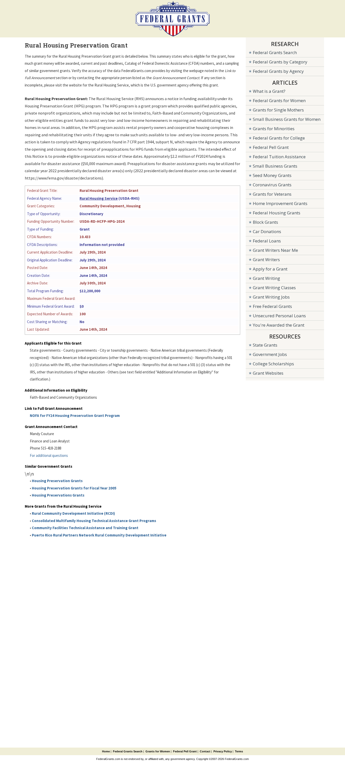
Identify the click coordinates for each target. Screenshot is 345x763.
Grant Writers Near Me (275, 250)
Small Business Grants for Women (287, 119)
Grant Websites (268, 373)
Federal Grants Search (275, 52)
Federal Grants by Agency (278, 71)
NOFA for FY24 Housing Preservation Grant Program (75, 415)
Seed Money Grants (272, 175)
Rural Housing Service (99, 198)
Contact (205, 751)
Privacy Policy (222, 751)
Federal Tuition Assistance (279, 157)
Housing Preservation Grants (57, 480)
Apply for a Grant (270, 269)
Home (106, 751)
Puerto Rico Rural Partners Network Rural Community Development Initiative (99, 535)
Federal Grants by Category (280, 62)
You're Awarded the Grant (278, 325)
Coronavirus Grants (272, 185)
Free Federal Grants (272, 306)
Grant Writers (266, 259)
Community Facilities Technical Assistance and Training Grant (85, 527)
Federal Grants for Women (279, 100)
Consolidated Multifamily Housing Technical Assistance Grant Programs (94, 520)
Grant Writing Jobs (271, 297)
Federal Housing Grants (276, 213)
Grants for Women (157, 751)
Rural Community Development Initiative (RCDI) (73, 513)
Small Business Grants (275, 166)
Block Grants (265, 222)
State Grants (265, 345)
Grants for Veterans (272, 194)
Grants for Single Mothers (278, 110)
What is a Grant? (269, 91)
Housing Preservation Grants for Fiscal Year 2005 (74, 488)
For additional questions (49, 455)
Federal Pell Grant (271, 147)
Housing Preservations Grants (58, 495)
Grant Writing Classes (274, 287)
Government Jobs (270, 354)
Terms (239, 751)
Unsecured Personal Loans (279, 316)
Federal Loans (267, 241)
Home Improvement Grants (280, 203)
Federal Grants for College (279, 138)
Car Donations (267, 231)
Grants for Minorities (273, 128)
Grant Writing (266, 278)
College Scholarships (273, 364)
